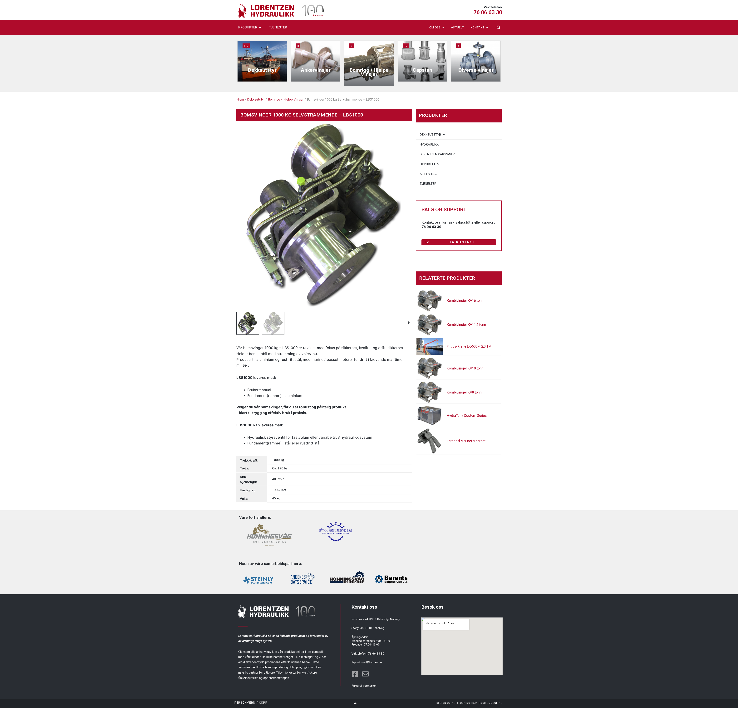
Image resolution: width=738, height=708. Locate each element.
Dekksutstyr (256, 99)
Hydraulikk (429, 144)
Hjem (240, 99)
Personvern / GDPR (251, 702)
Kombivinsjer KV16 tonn (465, 301)
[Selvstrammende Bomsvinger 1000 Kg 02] (324, 215)
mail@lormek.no (372, 662)
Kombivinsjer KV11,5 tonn (466, 325)
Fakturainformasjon (364, 685)
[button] (498, 27)
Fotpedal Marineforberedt (466, 441)
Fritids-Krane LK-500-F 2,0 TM (469, 346)
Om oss (435, 27)
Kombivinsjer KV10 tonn (465, 368)
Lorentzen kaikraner (437, 154)
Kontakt (477, 27)
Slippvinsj (428, 174)
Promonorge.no (491, 703)
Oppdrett (427, 164)
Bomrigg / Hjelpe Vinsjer (286, 99)
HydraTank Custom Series (467, 415)
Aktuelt (457, 27)
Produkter (247, 27)
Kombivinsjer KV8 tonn (464, 392)
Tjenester (278, 27)
